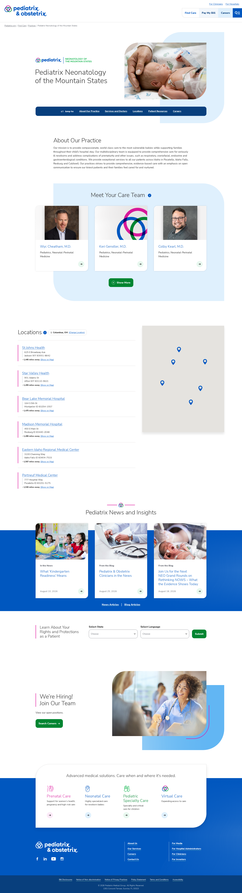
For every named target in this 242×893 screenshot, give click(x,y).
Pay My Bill (208, 13)
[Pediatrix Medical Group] (57, 847)
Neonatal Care (97, 796)
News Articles (110, 604)
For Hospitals (232, 4)
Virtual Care (171, 796)
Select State (96, 626)
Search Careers (47, 723)
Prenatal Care (59, 796)
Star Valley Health (35, 373)
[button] (205, 362)
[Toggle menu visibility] (237, 13)
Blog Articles (132, 604)
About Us (132, 843)
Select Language (150, 626)
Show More (123, 282)
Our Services (134, 848)
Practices (32, 25)
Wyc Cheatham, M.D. (55, 246)
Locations (138, 111)
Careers (225, 13)
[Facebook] (37, 859)
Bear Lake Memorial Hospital (43, 398)
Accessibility (178, 879)
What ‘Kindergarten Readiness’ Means (54, 573)
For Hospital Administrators (186, 848)
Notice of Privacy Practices (116, 879)
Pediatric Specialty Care (135, 798)
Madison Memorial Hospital (42, 424)
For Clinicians (216, 4)
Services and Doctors (116, 111)
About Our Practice (89, 111)
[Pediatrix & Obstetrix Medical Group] (25, 11)
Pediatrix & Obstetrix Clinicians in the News (115, 573)
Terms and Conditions (159, 879)
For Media (177, 843)
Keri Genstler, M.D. (112, 246)
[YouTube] (53, 859)
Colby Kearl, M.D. (171, 246)
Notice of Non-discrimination (88, 879)
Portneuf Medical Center (40, 475)
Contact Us (133, 859)
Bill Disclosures (65, 879)
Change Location (76, 332)
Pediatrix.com (10, 25)
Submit (199, 634)
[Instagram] (62, 859)
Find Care (190, 13)
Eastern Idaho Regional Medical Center (50, 449)
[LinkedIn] (45, 859)
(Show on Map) (47, 359)
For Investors (179, 859)
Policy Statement (138, 879)
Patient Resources (157, 111)
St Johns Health (33, 347)
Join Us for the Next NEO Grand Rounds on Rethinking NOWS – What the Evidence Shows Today (178, 577)
